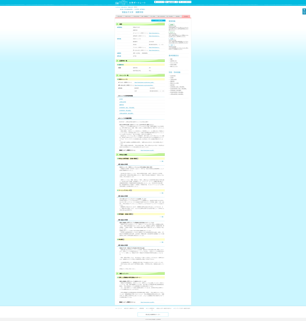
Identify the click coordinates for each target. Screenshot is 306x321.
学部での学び (128, 16)
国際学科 (121, 64)
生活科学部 (172, 75)
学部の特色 (120, 16)
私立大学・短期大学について (131, 308)
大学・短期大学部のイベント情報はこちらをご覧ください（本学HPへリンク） (178, 36)
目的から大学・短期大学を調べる (164, 308)
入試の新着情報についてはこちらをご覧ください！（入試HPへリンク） (178, 48)
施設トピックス (174, 66)
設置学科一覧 (173, 60)
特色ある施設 (173, 64)
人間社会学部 (122, 102)
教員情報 (177, 16)
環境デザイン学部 (174, 83)
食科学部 (172, 85)
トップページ (118, 7)
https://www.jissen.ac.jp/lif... (147, 150)
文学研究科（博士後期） (125, 110)
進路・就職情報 (145, 16)
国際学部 (121, 104)
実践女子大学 (130, 7)
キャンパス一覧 (174, 62)
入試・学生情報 (169, 16)
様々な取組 (153, 16)
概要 (171, 59)
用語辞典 (142, 308)
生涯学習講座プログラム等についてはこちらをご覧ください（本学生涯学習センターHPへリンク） (178, 29)
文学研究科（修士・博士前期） (127, 107)
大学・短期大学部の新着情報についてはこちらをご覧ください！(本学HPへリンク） (178, 42)
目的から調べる (124, 7)
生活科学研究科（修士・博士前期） (178, 88)
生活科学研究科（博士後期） (177, 92)
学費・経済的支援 (161, 16)
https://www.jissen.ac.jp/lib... (148, 302)
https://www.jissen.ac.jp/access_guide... (144, 82)
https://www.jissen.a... (154, 33)
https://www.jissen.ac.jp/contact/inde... (144, 85)
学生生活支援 (136, 16)
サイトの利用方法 (150, 308)
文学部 (121, 99)
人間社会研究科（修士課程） (126, 113)
